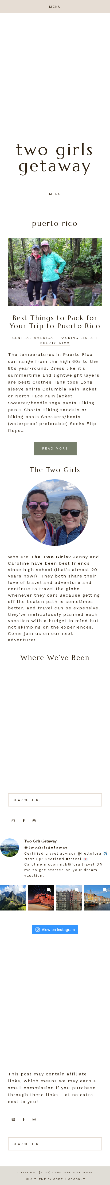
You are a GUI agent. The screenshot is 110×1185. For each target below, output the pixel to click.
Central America (32, 338)
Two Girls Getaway (55, 157)
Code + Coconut (69, 1179)
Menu (55, 7)
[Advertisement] (55, 71)
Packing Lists (76, 338)
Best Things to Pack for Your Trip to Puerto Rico (55, 322)
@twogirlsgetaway (46, 847)
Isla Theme (35, 1179)
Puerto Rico (55, 343)
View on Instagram (58, 929)
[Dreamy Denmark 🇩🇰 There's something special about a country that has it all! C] (97, 897)
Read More (55, 448)
